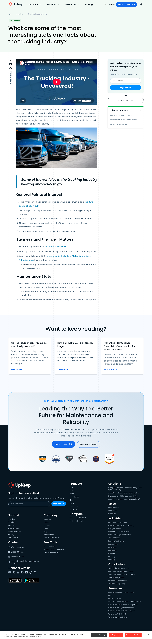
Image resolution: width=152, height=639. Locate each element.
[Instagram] (18, 572)
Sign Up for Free (125, 100)
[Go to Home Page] (15, 4)
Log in (112, 4)
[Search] (104, 4)
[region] (76, 635)
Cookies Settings (99, 635)
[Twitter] (14, 572)
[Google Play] (32, 580)
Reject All (115, 635)
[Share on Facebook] (10, 68)
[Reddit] (35, 572)
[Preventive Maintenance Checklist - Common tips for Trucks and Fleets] (122, 356)
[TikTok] (31, 572)
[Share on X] (10, 60)
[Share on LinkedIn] (10, 64)
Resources (70, 4)
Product (33, 4)
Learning (19, 14)
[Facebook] (22, 572)
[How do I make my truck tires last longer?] (76, 356)
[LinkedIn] (27, 572)
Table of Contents (118, 110)
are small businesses (55, 246)
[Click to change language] (141, 4)
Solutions (52, 4)
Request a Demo (88, 444)
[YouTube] (10, 572)
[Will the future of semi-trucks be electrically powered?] (29, 356)
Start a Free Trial (126, 4)
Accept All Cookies (133, 635)
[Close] (148, 634)
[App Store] (15, 580)
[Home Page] (9, 14)
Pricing (89, 4)
